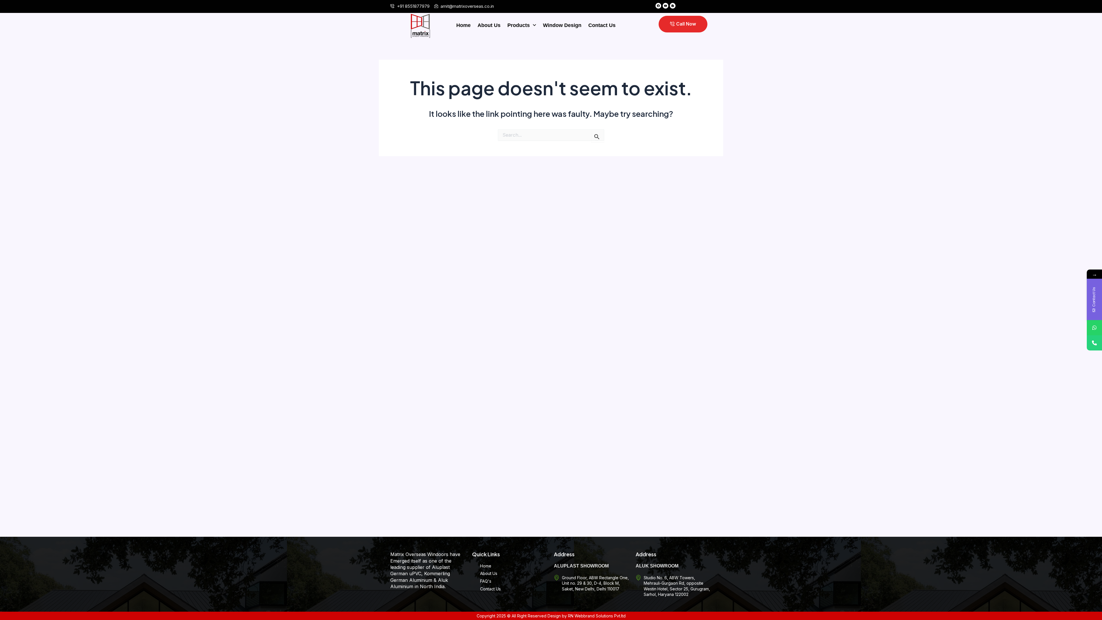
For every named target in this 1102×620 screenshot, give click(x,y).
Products (518, 25)
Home (463, 25)
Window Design (562, 25)
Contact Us (602, 25)
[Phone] (1094, 342)
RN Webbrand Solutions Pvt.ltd (597, 615)
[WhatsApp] (1094, 327)
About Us (489, 25)
